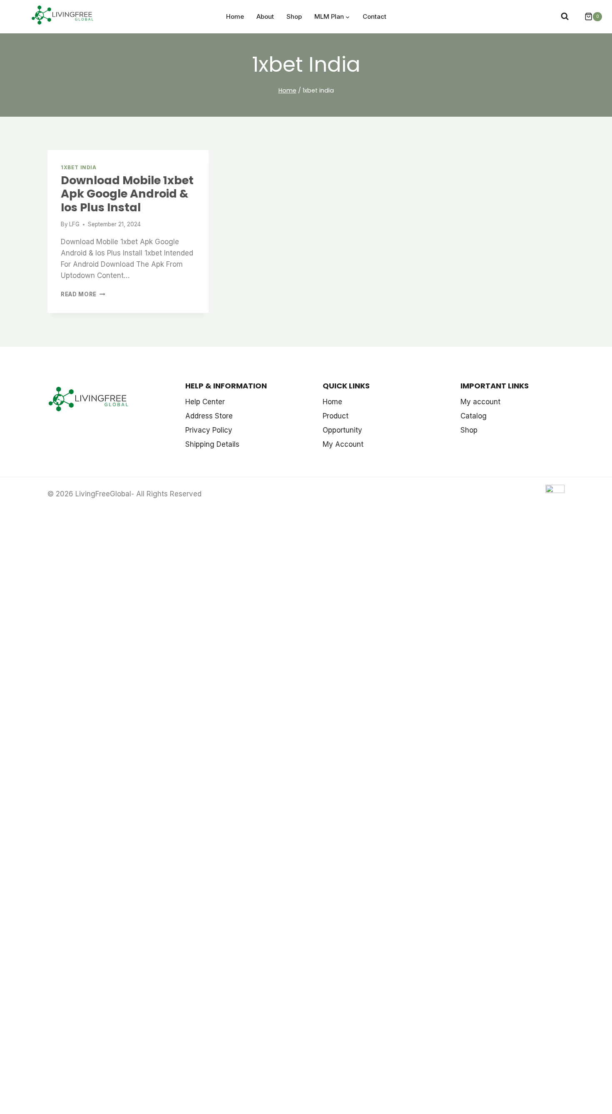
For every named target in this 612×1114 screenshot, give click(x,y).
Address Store (209, 416)
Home (235, 16)
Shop (294, 16)
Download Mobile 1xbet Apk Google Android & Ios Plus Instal (127, 194)
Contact (374, 16)
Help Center (205, 402)
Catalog (473, 416)
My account (480, 402)
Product (335, 416)
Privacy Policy (208, 430)
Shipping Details (212, 444)
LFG (74, 224)
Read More (83, 294)
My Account (343, 444)
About (265, 16)
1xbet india (79, 167)
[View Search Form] (564, 16)
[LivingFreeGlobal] (63, 16)
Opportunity (342, 430)
